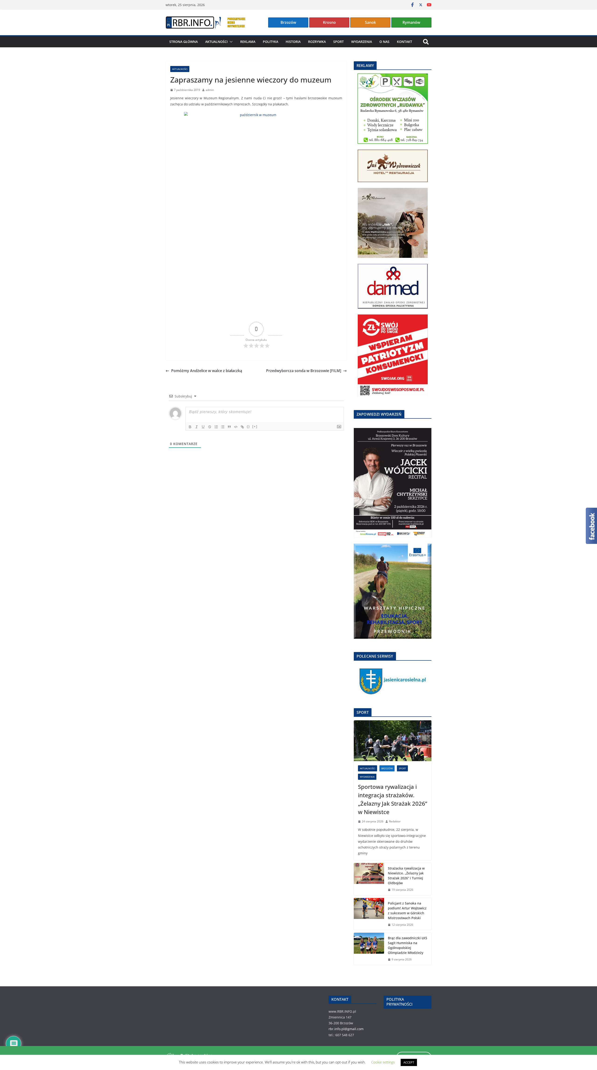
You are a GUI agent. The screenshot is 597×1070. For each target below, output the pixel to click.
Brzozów (288, 22)
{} (248, 426)
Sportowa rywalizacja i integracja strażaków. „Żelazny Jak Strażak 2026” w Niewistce (392, 799)
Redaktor (395, 821)
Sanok (370, 22)
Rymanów (411, 22)
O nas (384, 41)
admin (210, 90)
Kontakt (404, 41)
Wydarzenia (361, 41)
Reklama (247, 41)
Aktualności (216, 41)
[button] (230, 41)
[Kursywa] (196, 427)
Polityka (270, 41)
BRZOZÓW (387, 768)
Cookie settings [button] (383, 1062)
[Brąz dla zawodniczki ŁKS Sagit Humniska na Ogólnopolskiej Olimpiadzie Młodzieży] (369, 949)
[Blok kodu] (236, 427)
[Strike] (209, 427)
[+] (254, 426)
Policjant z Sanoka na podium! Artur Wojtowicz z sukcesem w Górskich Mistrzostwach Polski (407, 910)
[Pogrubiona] (190, 427)
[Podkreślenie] (203, 427)
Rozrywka (317, 41)
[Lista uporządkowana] (216, 427)
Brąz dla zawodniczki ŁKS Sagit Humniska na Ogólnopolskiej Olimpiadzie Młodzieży (407, 945)
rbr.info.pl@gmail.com (346, 1029)
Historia (293, 41)
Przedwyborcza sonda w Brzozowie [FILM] (303, 370)
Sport (338, 41)
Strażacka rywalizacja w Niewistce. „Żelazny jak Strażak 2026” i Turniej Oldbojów (406, 875)
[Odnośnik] (242, 427)
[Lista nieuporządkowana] (222, 427)
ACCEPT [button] (408, 1062)
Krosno (329, 22)
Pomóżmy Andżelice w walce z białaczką (206, 370)
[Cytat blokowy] (229, 427)
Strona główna (183, 41)
